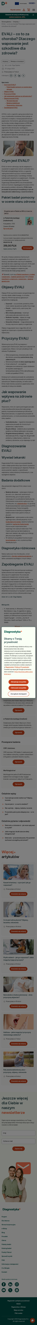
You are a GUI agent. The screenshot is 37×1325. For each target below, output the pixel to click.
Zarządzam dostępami (19, 694)
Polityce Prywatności (22, 667)
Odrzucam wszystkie (18, 688)
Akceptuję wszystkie (18, 682)
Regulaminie (10, 667)
